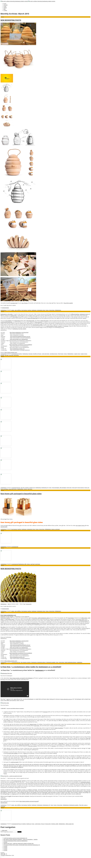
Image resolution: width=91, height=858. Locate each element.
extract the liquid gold (32, 318)
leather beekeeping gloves (34, 623)
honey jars (86, 487)
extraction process (67, 699)
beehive (29, 310)
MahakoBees (70, 353)
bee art (20, 824)
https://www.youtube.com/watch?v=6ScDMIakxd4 (21, 678)
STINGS (5, 10)
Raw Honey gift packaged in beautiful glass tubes (21, 493)
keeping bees (14, 315)
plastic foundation (59, 728)
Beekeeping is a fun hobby (7, 314)
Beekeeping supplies (5, 618)
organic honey (84, 353)
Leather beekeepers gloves (43, 618)
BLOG (4, 3)
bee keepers (71, 618)
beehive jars (32, 487)
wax (35, 725)
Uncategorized (14, 353)
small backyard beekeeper (7, 322)
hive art (43, 824)
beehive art (28, 824)
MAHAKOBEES (5, 307)
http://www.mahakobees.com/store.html (19, 332)
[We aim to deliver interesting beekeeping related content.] (14, 1)
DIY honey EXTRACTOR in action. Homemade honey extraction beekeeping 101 (21, 845)
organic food (77, 353)
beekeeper (34, 310)
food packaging (55, 487)
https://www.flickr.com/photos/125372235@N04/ (20, 344)
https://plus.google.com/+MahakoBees (19, 339)
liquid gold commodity (24, 744)
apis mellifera (18, 310)
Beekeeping (25, 353)
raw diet (7, 355)
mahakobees (4, 310)
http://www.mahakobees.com (8, 615)
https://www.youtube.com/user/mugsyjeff (29, 801)
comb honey (38, 824)
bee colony (15, 317)
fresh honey (17, 320)
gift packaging (63, 487)
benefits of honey (37, 353)
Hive (9, 604)
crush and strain (45, 353)
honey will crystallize (13, 753)
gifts (25, 564)
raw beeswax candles (38, 324)
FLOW (4, 6)
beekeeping (39, 310)
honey (47, 310)
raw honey (16, 355)
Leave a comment (55, 529)
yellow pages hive (70, 824)
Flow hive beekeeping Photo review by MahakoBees (15, 840)
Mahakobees (58, 310)
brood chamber (23, 755)
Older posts (4, 830)
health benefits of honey (51, 326)
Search (2, 831)
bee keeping (24, 310)
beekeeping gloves (83, 620)
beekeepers (39, 670)
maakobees (79, 662)
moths (37, 725)
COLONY (5, 5)
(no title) (5, 842)
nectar (25, 489)
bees (44, 310)
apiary (12, 310)
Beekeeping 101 (46, 805)
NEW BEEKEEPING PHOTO (11, 20)
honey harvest (80, 487)
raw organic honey (80, 525)
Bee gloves (3, 627)
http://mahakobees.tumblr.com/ (17, 348)
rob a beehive (8, 320)
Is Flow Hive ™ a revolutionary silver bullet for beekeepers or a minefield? (31, 667)
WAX (4, 9)
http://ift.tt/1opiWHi (68, 303)
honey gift (74, 487)
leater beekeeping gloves (70, 662)
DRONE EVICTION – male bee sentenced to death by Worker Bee (18, 843)
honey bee (69, 487)
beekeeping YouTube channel (19, 328)
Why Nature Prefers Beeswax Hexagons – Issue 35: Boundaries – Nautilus (20, 839)
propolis (60, 326)
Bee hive (23, 487)
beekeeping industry (85, 782)
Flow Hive (81, 805)
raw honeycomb (30, 320)
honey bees (51, 310)
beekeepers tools (84, 314)
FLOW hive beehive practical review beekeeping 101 (15, 838)
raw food (11, 355)
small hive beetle (14, 762)
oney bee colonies (32, 746)
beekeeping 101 (45, 487)
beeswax (66, 326)
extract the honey (45, 320)
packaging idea (14, 303)
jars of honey (25, 303)
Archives (2, 852)
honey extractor (38, 322)
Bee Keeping (24, 662)
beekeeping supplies (51, 662)
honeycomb (28, 604)
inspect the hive (17, 780)
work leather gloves (9, 619)
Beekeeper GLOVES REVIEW (7, 616)
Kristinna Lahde (54, 824)
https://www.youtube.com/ (11, 352)
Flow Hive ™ (61, 743)
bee (19, 487)
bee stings (34, 618)
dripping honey (33, 724)
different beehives (75, 314)
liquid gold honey (13, 489)
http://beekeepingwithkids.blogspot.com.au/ (20, 336)
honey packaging (4, 489)
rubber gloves (84, 618)
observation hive (4, 791)
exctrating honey (53, 353)
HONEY (5, 7)
